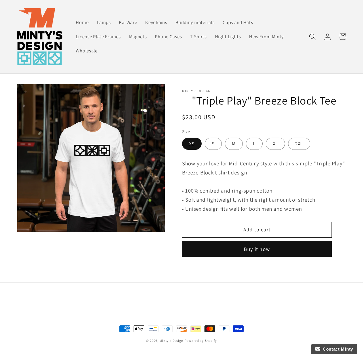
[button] (312, 36)
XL (275, 143)
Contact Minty (336, 349)
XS (192, 143)
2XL (299, 143)
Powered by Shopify (201, 340)
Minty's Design (171, 340)
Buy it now (257, 249)
